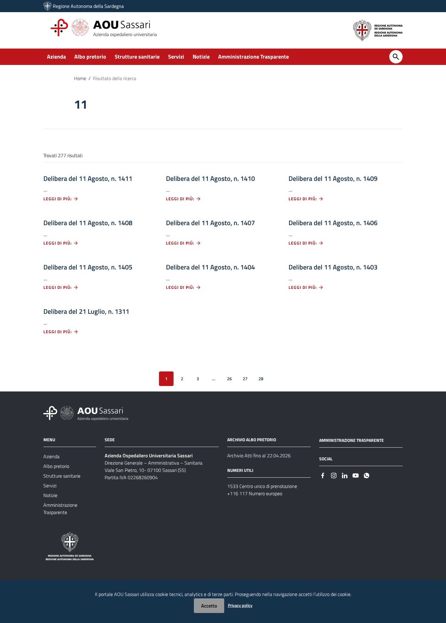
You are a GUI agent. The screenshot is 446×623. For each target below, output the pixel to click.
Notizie (201, 56)
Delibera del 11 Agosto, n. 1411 (87, 178)
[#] (322, 475)
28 (260, 378)
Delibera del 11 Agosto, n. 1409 (333, 178)
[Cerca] (396, 56)
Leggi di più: (58, 198)
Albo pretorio (90, 56)
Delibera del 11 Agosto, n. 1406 (333, 223)
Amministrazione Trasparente (253, 56)
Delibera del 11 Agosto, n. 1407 (210, 223)
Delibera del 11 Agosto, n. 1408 (87, 223)
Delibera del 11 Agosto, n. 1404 (210, 267)
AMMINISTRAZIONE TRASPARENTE (351, 440)
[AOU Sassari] (47, 6)
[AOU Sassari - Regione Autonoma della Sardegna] (85, 413)
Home (80, 78)
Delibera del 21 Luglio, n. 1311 (86, 311)
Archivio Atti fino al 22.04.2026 (259, 455)
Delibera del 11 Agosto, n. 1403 (333, 267)
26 (229, 378)
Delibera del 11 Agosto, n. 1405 (87, 267)
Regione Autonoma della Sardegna (88, 6)
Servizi (176, 56)
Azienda (56, 56)
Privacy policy (240, 605)
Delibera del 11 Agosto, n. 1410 (210, 178)
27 (245, 378)
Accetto (209, 605)
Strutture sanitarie (137, 56)
